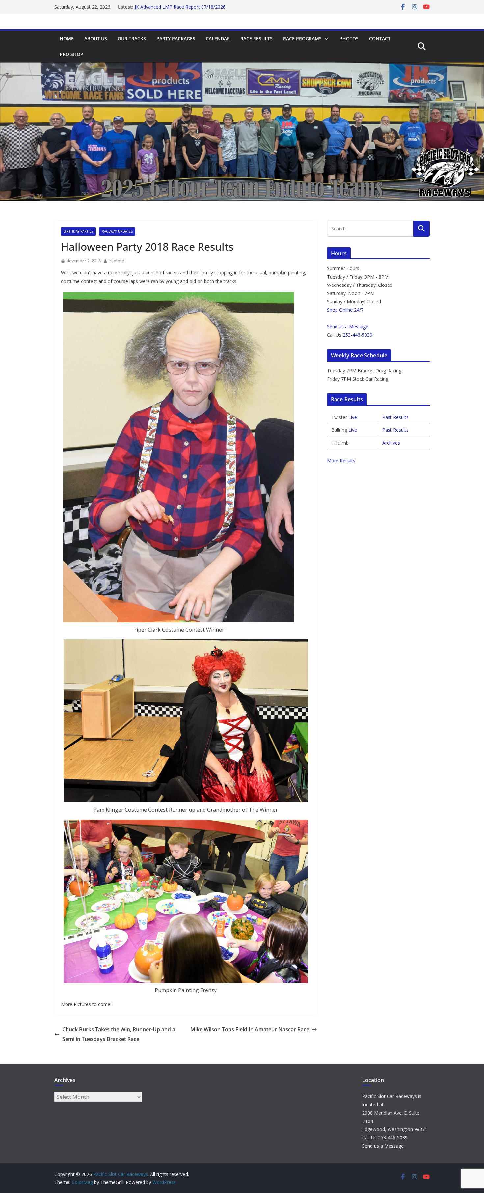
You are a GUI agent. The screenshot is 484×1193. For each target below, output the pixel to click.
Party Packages (175, 38)
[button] (325, 38)
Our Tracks (132, 38)
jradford (116, 261)
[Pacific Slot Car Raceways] (242, 66)
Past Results (395, 417)
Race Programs (302, 38)
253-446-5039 (357, 335)
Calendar (218, 38)
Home (67, 38)
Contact (379, 38)
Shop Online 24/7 (345, 310)
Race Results (256, 38)
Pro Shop (71, 54)
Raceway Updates (117, 231)
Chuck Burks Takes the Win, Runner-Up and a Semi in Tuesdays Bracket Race (118, 1034)
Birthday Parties (78, 231)
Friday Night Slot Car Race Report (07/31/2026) (185, 7)
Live (352, 417)
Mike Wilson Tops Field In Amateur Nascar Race (249, 1029)
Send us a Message (347, 326)
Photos (349, 38)
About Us (95, 38)
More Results (341, 460)
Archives (391, 443)
